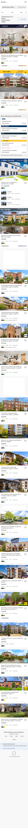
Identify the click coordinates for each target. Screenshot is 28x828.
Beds (12, 12)
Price (2, 12)
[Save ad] (25, 56)
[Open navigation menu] (25, 2)
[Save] (26, 12)
